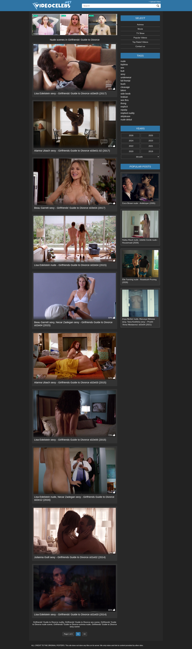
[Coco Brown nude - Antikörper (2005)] (140, 200)
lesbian (124, 97)
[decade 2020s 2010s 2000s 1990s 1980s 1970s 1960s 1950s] (140, 157)
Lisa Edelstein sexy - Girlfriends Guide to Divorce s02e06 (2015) (70, 439)
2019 (151, 151)
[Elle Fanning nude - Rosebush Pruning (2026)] (140, 277)
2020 (131, 151)
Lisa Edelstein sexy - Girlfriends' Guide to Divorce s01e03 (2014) (70, 614)
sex (122, 68)
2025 (151, 135)
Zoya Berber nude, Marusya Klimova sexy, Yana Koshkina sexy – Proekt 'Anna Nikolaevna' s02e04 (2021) (138, 322)
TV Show (140, 33)
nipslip (124, 110)
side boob (125, 93)
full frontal (125, 80)
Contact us (140, 46)
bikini (123, 90)
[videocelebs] (51, 9)
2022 (131, 146)
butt (122, 71)
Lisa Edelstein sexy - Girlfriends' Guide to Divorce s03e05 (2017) (70, 93)
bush (123, 84)
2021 (151, 146)
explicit (124, 106)
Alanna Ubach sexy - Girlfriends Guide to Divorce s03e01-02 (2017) (72, 150)
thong (123, 103)
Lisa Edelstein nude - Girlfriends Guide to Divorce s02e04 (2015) (70, 265)
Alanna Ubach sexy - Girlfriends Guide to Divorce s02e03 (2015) (70, 382)
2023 (151, 141)
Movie (140, 29)
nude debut (126, 119)
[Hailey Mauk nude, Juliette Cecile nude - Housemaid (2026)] (140, 237)
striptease (125, 116)
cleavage (125, 87)
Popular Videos (140, 38)
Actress (140, 24)
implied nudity (128, 113)
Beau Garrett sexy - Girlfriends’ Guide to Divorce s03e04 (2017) (69, 207)
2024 (131, 141)
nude (123, 61)
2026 (131, 135)
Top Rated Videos (140, 42)
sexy (123, 74)
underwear (126, 77)
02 (85, 634)
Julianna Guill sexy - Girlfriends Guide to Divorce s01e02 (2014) (70, 557)
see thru (125, 100)
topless (124, 64)
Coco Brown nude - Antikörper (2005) (138, 203)
